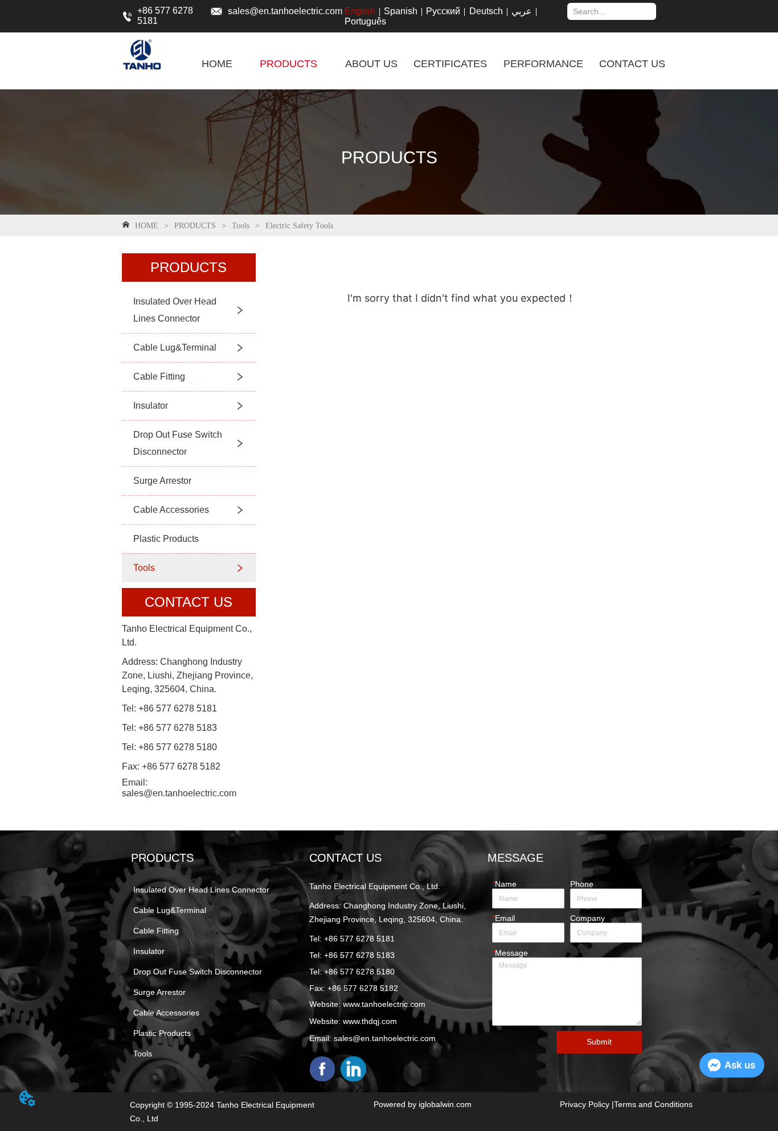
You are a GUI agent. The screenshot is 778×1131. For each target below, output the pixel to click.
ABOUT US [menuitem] (371, 63)
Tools (240, 225)
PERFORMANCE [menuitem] (543, 63)
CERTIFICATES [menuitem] (450, 63)
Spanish (400, 11)
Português (365, 21)
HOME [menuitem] (217, 63)
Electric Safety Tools (299, 225)
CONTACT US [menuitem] (632, 63)
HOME (146, 225)
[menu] (433, 64)
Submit (599, 1041)
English (360, 11)
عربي (521, 11)
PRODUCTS (195, 225)
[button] (288, 64)
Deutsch (486, 11)
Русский (443, 11)
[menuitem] (288, 64)
